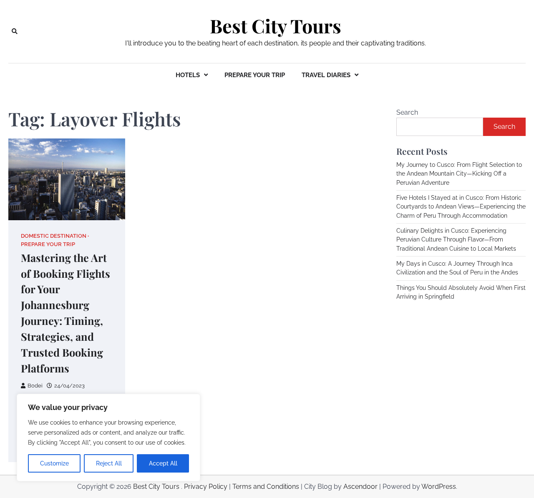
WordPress (438, 486)
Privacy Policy (205, 486)
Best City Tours (275, 26)
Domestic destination (53, 236)
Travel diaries (326, 75)
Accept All (163, 463)
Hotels (188, 75)
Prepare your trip (254, 75)
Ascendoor (360, 486)
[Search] (14, 31)
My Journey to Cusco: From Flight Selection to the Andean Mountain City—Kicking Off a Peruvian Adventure (459, 173)
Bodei (35, 385)
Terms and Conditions (265, 486)
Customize (54, 463)
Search (407, 112)
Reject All (109, 463)
